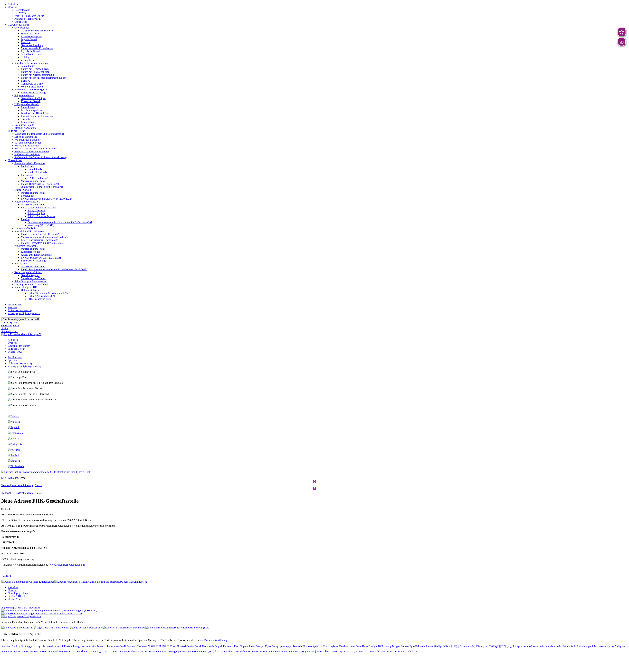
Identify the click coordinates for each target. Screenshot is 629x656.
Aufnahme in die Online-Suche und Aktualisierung (40, 157)
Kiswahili (287, 651)
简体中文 (153, 646)
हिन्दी (380, 646)
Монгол (63, 651)
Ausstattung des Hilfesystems (29, 163)
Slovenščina (240, 651)
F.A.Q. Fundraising (38, 178)
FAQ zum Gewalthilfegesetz (132, 581)
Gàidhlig (171, 651)
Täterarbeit (26, 119)
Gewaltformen (21, 27)
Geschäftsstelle (22, 10)
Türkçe (333, 651)
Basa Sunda (275, 651)
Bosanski (101, 646)
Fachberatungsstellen (32, 110)
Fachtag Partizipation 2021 (41, 296)
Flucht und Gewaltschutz (27, 201)
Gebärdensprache (10, 325)
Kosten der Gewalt (30, 101)
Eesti (236, 646)
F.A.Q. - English (36, 213)
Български (113, 646)
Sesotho (196, 651)
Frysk (268, 646)
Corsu (173, 646)
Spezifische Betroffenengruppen (31, 63)
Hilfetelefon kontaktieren (27, 154)
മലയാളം (23, 651)
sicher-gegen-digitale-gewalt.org (24, 313)
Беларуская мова (82, 646)
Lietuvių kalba (569, 646)
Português (125, 651)
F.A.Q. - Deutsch (36, 210)
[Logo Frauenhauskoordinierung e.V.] (21, 334)
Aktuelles (13, 4)
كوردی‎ (510, 646)
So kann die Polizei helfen (27, 142)
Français (260, 646)
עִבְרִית (374, 646)
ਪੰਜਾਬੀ (134, 651)
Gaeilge (438, 646)
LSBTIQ (25, 80)
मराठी (55, 651)
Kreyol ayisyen (331, 646)
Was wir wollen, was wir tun (29, 15)
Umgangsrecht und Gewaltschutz (31, 284)
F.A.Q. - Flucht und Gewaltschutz (38, 207)
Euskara (68, 646)
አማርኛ (22, 646)
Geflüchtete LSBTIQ (32, 83)
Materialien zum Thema (33, 181)
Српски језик (183, 651)
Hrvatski (181, 646)
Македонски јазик (604, 646)
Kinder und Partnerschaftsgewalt (31, 89)
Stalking (25, 57)
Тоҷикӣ (306, 651)
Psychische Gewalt (31, 51)
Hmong (387, 646)
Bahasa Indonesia (424, 646)
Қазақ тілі (482, 646)
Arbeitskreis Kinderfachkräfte (36, 254)
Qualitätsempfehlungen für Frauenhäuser (42, 186)
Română (142, 651)
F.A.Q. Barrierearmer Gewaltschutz (39, 240)
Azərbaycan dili (55, 646)
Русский (152, 651)
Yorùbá (409, 651)
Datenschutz (20, 607)
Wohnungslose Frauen (32, 86)
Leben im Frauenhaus (25, 136)
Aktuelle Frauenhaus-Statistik (102, 581)
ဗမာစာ (72, 651)
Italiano (446, 646)
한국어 (502, 646)
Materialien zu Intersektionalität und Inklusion (44, 237)
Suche (4, 328)
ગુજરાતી (317, 646)
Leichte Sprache (9, 322)
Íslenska (405, 646)
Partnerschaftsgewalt (31, 36)
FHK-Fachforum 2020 (39, 299)
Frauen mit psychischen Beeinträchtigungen (43, 77)
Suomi (251, 646)
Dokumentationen (30, 290)
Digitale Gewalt (29, 39)
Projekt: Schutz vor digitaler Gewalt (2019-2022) (46, 198)
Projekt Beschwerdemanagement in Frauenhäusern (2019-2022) (54, 269)
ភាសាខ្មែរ (493, 646)
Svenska (296, 651)
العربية (30, 646)
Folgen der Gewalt (24, 95)
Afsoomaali (253, 651)
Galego (275, 646)
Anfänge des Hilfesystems (27, 18)
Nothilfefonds (35, 169)
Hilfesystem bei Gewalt (26, 104)
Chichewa (142, 646)
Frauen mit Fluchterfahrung (35, 71)
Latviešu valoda (553, 646)
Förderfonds (27, 166)
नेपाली (80, 651)
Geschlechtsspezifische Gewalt (37, 30)
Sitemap (28, 485)
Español (264, 651)
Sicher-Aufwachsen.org (33, 92)
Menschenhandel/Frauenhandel (37, 48)
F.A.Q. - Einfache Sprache (41, 216)
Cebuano (131, 646)
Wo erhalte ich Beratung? (27, 139)
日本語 (455, 646)
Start (3, 477)
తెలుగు (320, 651)
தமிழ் (313, 651)
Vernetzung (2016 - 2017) (41, 225)
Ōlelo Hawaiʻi (363, 646)
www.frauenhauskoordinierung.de (67, 564)
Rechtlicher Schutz (24, 125)
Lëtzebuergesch (585, 646)
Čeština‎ (190, 646)
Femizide (25, 42)
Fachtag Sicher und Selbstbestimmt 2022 (49, 293)
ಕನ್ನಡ (474, 646)
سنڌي (211, 651)
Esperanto (228, 646)
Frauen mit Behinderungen (35, 69)
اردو (353, 651)
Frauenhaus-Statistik (24, 228)
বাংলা (94, 646)
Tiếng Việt (373, 651)
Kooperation (27, 122)
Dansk (198, 646)
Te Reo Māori (45, 651)
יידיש (401, 651)
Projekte (25, 219)
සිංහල (218, 651)
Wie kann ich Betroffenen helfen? (31, 151)
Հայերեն (40, 646)
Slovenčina (228, 651)
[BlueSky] (314, 482)
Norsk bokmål (91, 651)
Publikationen (15, 304)
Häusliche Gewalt (30, 33)
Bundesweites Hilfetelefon (34, 113)
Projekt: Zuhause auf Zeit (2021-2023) (41, 257)
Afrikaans (6, 646)
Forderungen (27, 195)
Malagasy (620, 646)
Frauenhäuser (28, 107)
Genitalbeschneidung (32, 45)
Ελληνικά (308, 646)
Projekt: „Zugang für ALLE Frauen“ (40, 234)
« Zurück (6, 575)
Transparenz (20, 21)
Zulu (415, 651)
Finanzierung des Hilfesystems (37, 116)
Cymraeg (384, 651)
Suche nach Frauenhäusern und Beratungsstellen (39, 133)
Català (122, 646)
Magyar (396, 646)
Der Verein (20, 12)
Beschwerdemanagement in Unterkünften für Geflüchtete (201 (60, 222)
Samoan (162, 651)
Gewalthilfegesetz (30, 275)
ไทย (327, 651)
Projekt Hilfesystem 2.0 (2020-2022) (40, 184)
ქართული (286, 646)
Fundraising (27, 175)
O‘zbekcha (361, 651)
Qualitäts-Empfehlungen (41, 581)
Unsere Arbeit (15, 160)
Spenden (12, 307)
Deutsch (297, 646)
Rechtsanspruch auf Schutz (28, 272)
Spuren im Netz (9, 331)
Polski (116, 651)
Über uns (12, 7)
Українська (344, 651)
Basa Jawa (465, 646)
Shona (203, 651)
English (218, 646)
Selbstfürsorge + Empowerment (30, 281)
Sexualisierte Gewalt (31, 54)
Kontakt (5, 485)
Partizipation (20, 263)
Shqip (15, 646)
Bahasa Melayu (9, 651)
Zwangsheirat (28, 60)
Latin (541, 646)
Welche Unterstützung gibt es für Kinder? (35, 148)
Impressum (7, 607)
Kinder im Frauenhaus (26, 245)
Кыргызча (520, 646)
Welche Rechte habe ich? (27, 145)
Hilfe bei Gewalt (16, 130)
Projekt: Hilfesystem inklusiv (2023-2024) (42, 242)
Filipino (244, 646)
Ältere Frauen (28, 66)
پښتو (109, 651)
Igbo (412, 646)
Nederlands (208, 646)
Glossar (38, 485)
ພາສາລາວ (532, 646)
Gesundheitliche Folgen (33, 98)
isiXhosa (394, 651)
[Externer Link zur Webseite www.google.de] (46, 472)
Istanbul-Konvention (25, 127)
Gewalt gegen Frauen (19, 24)
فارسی (103, 651)
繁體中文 (164, 646)
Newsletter (17, 485)
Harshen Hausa (347, 646)
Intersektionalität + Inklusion (29, 231)
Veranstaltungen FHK (25, 287)
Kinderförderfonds (37, 172)
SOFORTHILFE (17, 596)
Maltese (33, 651)
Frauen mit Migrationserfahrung (37, 74)
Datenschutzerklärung (215, 640)
